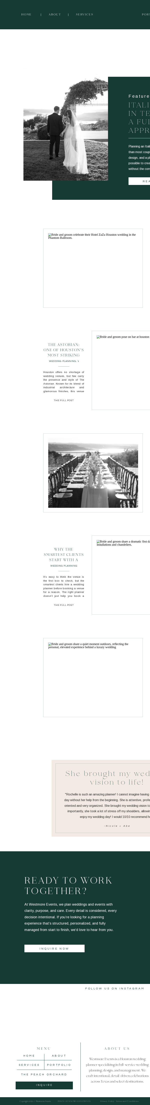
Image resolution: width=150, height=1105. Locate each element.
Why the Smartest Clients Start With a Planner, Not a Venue (64, 560)
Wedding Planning (62, 361)
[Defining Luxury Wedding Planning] (93, 677)
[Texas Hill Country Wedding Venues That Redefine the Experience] (93, 473)
